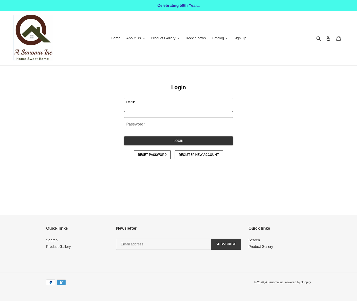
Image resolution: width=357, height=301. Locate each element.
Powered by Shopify (297, 282)
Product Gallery (58, 246)
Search (52, 240)
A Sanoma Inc (274, 282)
